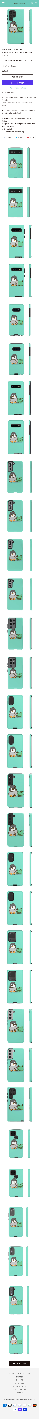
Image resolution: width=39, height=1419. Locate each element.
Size (5, 61)
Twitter (19, 1377)
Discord (19, 1380)
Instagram (19, 1383)
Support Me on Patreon (19, 1374)
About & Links (19, 1386)
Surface (6, 66)
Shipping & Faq (19, 1389)
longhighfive (14, 1399)
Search (19, 1392)
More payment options (17, 88)
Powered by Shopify (27, 1399)
